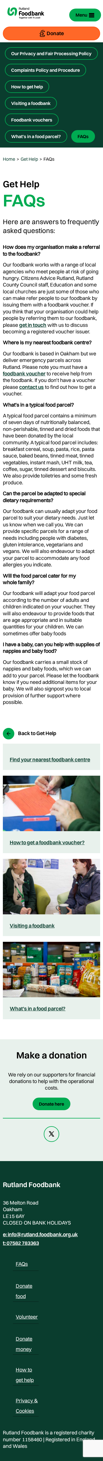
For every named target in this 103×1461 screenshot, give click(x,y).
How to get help (27, 86)
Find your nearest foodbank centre (50, 759)
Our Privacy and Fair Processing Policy (51, 53)
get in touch (32, 325)
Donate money (24, 1339)
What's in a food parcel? (38, 1008)
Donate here (51, 1104)
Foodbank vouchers (31, 120)
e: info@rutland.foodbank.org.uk (40, 1234)
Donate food (24, 1287)
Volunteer (27, 1316)
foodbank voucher (24, 373)
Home (9, 159)
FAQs (83, 136)
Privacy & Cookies (27, 1401)
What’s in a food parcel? (36, 136)
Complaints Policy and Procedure (45, 70)
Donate (55, 33)
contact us (31, 387)
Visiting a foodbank (31, 103)
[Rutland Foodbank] (26, 22)
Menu (81, 15)
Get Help (29, 159)
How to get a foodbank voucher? (47, 842)
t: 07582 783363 (21, 1243)
